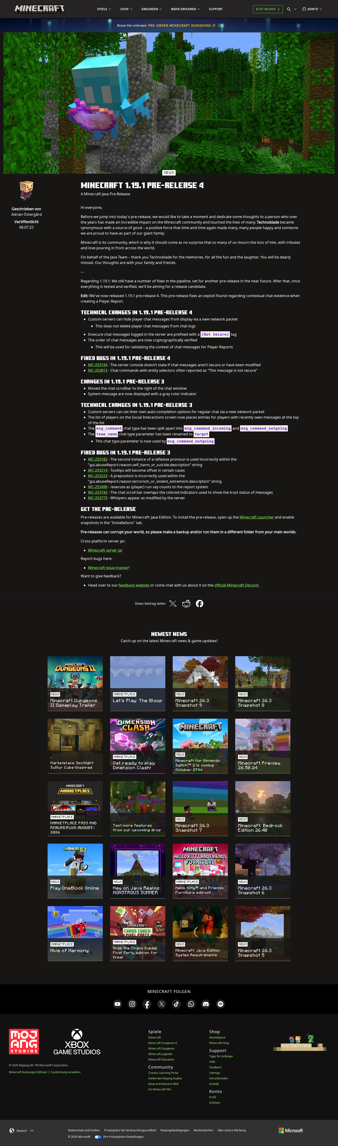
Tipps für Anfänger (221, 1056)
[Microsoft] (291, 1130)
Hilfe (212, 1062)
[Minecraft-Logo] (39, 9)
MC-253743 (97, 364)
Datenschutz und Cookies (84, 1130)
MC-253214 (97, 470)
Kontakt (214, 1084)
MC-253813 (97, 370)
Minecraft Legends (160, 1054)
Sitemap (214, 1073)
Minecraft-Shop (219, 1043)
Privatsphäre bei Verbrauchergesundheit (130, 1130)
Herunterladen (218, 1078)
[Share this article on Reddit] (186, 603)
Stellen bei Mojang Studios (165, 1078)
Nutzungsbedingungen (174, 1130)
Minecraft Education (161, 1059)
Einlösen (214, 1103)
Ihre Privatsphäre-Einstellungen (123, 1136)
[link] (117, 1004)
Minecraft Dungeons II (162, 1043)
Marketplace (217, 1037)
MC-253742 (97, 492)
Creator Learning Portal (163, 1073)
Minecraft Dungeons (161, 1048)
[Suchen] (293, 9)
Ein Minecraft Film (159, 1089)
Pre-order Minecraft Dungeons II (181, 25)
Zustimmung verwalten (65, 1072)
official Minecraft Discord (236, 585)
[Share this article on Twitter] (173, 603)
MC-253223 (97, 475)
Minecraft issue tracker (108, 567)
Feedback (215, 1067)
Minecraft (154, 1037)
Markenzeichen (203, 1130)
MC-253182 (97, 459)
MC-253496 (97, 486)
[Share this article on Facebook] (199, 603)
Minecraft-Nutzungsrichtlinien (28, 1072)
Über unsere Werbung (232, 1130)
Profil (212, 1097)
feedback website (134, 585)
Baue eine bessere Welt (163, 1084)
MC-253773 (97, 497)
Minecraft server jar (105, 550)
